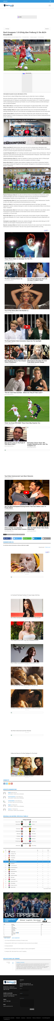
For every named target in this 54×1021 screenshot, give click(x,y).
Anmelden (5, 1)
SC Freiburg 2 (15, 534)
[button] (7, 538)
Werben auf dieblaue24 (36, 1017)
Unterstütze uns (7, 1019)
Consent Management (46, 1017)
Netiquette (18, 1017)
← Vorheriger (6, 28)
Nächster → (47, 28)
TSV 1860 (9, 534)
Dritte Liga (22, 534)
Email (21, 993)
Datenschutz (29, 1017)
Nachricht (22, 998)
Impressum (23, 1017)
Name (21, 988)
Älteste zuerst (47, 547)
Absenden (32, 1009)
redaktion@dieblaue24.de (8, 1006)
